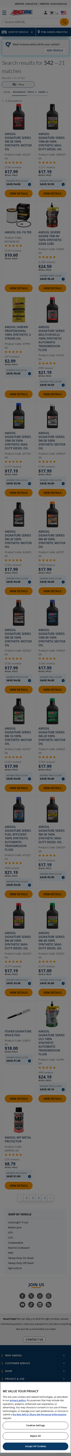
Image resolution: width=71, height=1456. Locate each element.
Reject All (35, 1435)
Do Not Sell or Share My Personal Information (39, 1414)
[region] (35, 1417)
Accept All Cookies (35, 1446)
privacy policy (18, 1400)
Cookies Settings (35, 1425)
